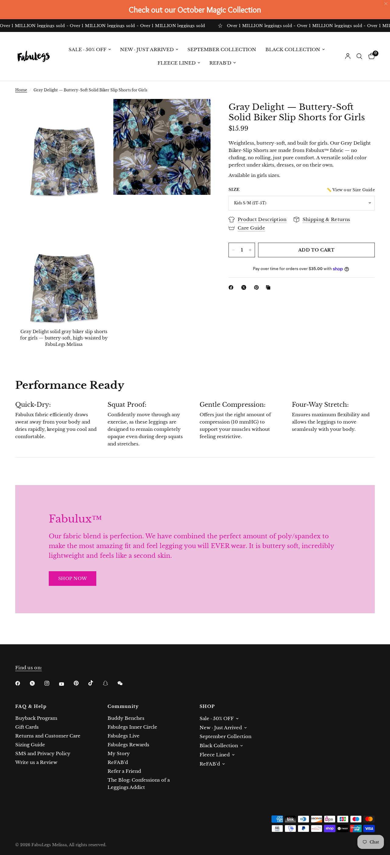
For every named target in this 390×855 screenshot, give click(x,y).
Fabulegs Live (124, 736)
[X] (245, 287)
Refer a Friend (124, 771)
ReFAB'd (220, 63)
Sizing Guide (30, 745)
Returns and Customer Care (47, 736)
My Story (119, 753)
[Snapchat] (109, 683)
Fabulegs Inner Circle (132, 727)
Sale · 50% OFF (87, 49)
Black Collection (292, 49)
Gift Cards (27, 727)
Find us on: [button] (28, 667)
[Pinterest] (257, 287)
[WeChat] (124, 683)
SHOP (207, 706)
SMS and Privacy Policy (42, 753)
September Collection (221, 49)
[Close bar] (386, 4)
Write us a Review (36, 762)
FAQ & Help (31, 706)
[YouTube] (66, 684)
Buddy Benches (126, 718)
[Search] (359, 56)
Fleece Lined (177, 63)
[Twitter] (36, 683)
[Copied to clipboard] (269, 287)
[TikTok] (95, 683)
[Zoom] (99, 112)
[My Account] (347, 56)
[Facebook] (232, 287)
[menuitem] (89, 49)
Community (123, 706)
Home (21, 90)
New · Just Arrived (147, 49)
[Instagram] (51, 683)
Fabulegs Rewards (128, 745)
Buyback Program (36, 718)
